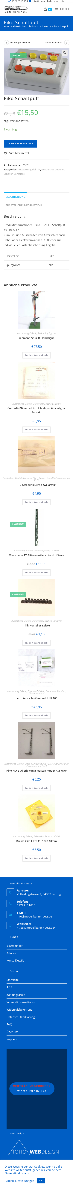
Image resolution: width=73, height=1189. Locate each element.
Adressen (13, 953)
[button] (65, 53)
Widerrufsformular (32, 1089)
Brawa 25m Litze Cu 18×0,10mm (36, 841)
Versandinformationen (21, 1002)
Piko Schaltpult (60, 26)
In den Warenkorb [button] (36, 355)
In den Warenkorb (20, 143)
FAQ (9, 1024)
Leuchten (27, 477)
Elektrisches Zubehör (53, 169)
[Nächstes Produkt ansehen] (66, 42)
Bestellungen (15, 945)
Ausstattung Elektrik (29, 169)
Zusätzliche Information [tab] (24, 205)
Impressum (14, 1039)
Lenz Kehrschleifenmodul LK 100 (36, 698)
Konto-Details (15, 960)
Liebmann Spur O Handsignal (36, 338)
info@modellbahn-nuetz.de (34, 916)
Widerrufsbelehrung (19, 1009)
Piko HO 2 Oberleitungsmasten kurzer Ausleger (36, 770)
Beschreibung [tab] (15, 196)
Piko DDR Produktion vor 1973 (52, 479)
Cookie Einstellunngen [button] (20, 1180)
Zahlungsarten (16, 994)
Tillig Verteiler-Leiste (36, 625)
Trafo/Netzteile (36, 693)
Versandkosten (19, 121)
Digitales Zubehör (36, 691)
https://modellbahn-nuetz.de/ (36, 927)
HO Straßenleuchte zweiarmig (36, 485)
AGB (9, 987)
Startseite (13, 980)
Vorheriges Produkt (20, 42)
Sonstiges (19, 173)
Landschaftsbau (42, 550)
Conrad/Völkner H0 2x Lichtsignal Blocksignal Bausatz (36, 410)
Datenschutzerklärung (21, 1017)
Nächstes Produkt (54, 42)
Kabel (57, 836)
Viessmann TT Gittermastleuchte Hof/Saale (36, 555)
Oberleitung (39, 763)
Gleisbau (29, 763)
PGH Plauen (39, 477)
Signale (52, 333)
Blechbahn (42, 333)
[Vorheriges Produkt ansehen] (6, 42)
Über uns (12, 1032)
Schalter (8, 173)
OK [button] (40, 1180)
